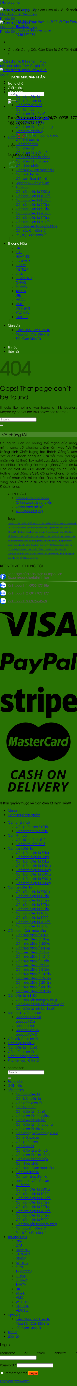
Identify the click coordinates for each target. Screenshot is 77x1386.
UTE (18, 295)
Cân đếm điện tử (29, 105)
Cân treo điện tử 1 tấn (32, 952)
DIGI (19, 247)
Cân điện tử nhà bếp (32, 161)
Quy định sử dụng (29, 511)
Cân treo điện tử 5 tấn (32, 969)
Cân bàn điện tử (28, 100)
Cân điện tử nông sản (32, 118)
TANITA (21, 291)
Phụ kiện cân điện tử (31, 234)
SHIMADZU (24, 278)
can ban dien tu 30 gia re (50, 536)
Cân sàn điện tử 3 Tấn (32, 217)
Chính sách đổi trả (29, 506)
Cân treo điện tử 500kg (33, 948)
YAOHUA (22, 312)
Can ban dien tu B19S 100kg (29, 553)
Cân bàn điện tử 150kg (33, 870)
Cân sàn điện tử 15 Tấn (33, 200)
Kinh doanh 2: (28, 593)
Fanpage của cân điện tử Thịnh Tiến (35, 576)
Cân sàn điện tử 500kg (33, 191)
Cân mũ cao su (27, 139)
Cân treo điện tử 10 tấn (33, 973)
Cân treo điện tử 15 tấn (33, 978)
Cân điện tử (25, 148)
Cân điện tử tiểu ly (29, 131)
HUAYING (23, 256)
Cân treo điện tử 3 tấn (32, 965)
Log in (33, 1373)
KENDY (21, 265)
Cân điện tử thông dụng (34, 126)
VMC (19, 304)
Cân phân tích (27, 144)
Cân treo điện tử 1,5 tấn (34, 956)
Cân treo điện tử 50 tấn (33, 991)
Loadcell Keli (25, 1025)
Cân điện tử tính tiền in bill (35, 1008)
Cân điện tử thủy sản (31, 113)
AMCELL (22, 317)
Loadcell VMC (26, 1034)
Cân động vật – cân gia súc (37, 135)
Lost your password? (15, 1381)
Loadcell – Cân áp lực (32, 183)
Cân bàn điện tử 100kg (33, 865)
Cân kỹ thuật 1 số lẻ (30, 839)
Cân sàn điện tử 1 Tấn (32, 896)
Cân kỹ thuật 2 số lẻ (30, 844)
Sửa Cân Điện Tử (28, 338)
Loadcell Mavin (27, 1030)
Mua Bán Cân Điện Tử (32, 334)
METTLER (22, 269)
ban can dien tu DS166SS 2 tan (47, 523)
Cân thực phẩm (28, 165)
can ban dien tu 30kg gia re (28, 540)
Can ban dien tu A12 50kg (43, 545)
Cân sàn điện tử (28, 96)
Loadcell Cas (25, 1021)
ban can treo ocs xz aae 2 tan (36, 532)
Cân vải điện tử (27, 174)
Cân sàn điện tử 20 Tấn (33, 213)
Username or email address (38, 1353)
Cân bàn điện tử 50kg (32, 857)
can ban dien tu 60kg (19, 545)
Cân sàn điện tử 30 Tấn (33, 221)
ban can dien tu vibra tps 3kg (36, 527)
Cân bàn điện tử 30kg (32, 852)
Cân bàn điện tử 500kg (33, 883)
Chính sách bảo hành (32, 498)
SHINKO (21, 286)
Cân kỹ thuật (26, 109)
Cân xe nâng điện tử (31, 178)
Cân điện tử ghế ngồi (32, 152)
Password (8, 1365)
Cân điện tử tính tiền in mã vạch (40, 1004)
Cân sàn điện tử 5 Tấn (32, 208)
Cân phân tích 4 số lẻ (32, 831)
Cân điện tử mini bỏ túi (33, 157)
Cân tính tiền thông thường (36, 226)
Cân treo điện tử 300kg (33, 943)
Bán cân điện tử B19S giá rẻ (24, 536)
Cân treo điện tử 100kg (33, 939)
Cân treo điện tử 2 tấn (32, 960)
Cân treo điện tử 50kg (32, 935)
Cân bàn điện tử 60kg (32, 861)
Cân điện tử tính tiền (31, 122)
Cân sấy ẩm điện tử (31, 230)
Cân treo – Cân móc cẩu (35, 170)
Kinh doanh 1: (28, 585)
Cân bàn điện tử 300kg (33, 878)
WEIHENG (23, 308)
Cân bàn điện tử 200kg (33, 874)
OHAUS (21, 282)
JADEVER (23, 260)
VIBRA (20, 299)
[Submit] (1, 425)
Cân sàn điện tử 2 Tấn (32, 204)
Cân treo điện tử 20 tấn (33, 982)
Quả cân (23, 187)
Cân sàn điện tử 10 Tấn (33, 196)
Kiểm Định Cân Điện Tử (33, 330)
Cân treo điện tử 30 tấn (33, 986)
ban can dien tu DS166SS (20, 523)
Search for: (16, 1067)
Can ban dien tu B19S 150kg (57, 553)
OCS (19, 273)
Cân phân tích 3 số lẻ (32, 826)
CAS (19, 252)
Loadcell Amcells (28, 1017)
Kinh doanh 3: (27, 601)
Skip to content (11, 2)
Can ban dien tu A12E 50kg (31, 549)
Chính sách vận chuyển (34, 502)
